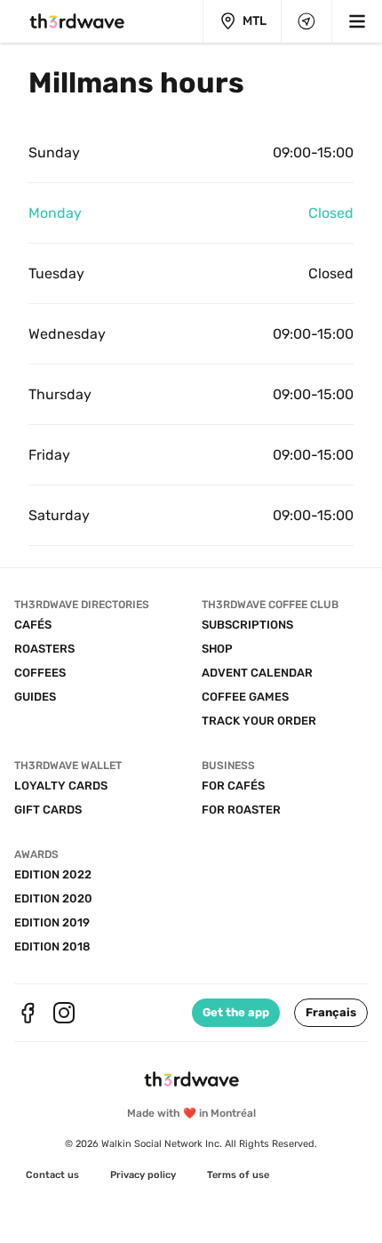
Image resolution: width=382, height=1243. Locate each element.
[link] (52, 1175)
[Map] (306, 21)
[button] (331, 1012)
